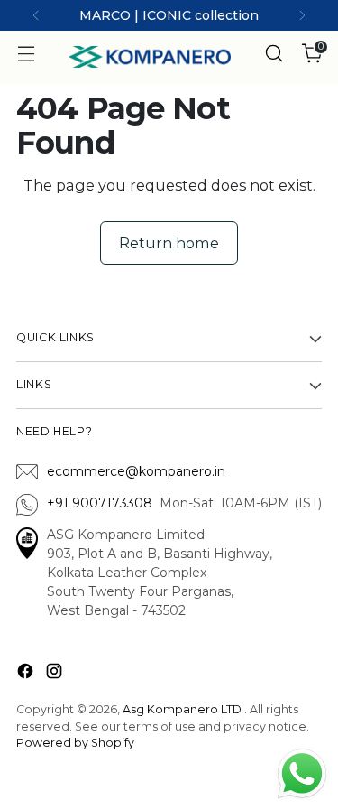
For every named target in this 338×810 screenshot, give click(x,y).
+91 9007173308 (103, 503)
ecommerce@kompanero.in (136, 471)
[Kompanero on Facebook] (27, 674)
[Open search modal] (273, 53)
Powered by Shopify (75, 742)
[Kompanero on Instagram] (56, 674)
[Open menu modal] (25, 53)
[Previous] (36, 15)
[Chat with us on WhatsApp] (302, 772)
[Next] (302, 15)
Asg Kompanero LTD (182, 709)
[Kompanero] (150, 57)
